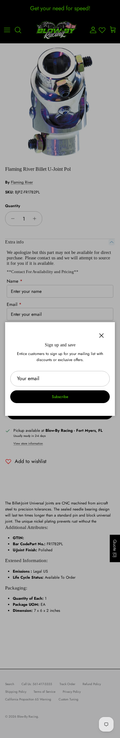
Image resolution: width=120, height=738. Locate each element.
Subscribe (60, 397)
